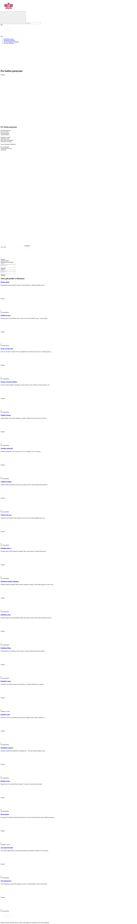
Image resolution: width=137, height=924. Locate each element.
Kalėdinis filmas (6, 648)
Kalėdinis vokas (6, 681)
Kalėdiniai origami (7, 748)
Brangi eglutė (5, 282)
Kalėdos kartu (5, 781)
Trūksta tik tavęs (6, 515)
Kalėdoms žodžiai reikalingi (10, 581)
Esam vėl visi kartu (7, 348)
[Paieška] (13, 17)
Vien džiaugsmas (6, 881)
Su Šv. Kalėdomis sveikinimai (11, 42)
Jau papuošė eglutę (7, 847)
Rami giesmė (5, 814)
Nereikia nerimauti (7, 448)
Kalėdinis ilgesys (6, 548)
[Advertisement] (68, 56)
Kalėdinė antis (5, 714)
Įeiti (2, 36)
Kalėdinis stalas (6, 614)
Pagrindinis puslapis (9, 39)
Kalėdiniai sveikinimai (9, 40)
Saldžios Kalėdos (6, 482)
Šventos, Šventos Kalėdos (9, 382)
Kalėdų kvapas (5, 315)
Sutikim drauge (6, 415)
